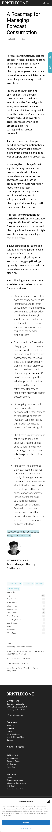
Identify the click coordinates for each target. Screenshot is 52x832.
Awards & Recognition (15, 737)
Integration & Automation (16, 783)
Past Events (12, 612)
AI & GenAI (11, 786)
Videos (9, 626)
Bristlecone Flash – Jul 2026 (18, 658)
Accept (26, 822)
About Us (10, 725)
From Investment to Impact (18, 663)
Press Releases (13, 616)
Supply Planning (13, 589)
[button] (48, 801)
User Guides (12, 623)
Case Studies (12, 599)
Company (12, 722)
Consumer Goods (13, 761)
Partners (10, 731)
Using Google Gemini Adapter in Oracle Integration (22, 669)
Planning (39, 583)
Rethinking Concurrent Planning (19, 646)
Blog (23, 39)
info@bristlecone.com (15, 715)
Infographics (12, 606)
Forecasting (28, 583)
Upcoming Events (14, 619)
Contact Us (13, 700)
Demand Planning (14, 583)
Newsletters (12, 609)
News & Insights (15, 746)
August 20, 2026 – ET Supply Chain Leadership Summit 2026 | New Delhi (26, 652)
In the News (12, 602)
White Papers (12, 633)
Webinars (11, 629)
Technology (11, 767)
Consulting (11, 777)
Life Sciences (12, 764)
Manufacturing (12, 758)
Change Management (15, 780)
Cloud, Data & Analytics (15, 789)
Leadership (11, 728)
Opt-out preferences (26, 828)
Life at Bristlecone (13, 734)
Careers (10, 740)
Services (11, 773)
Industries (12, 754)
